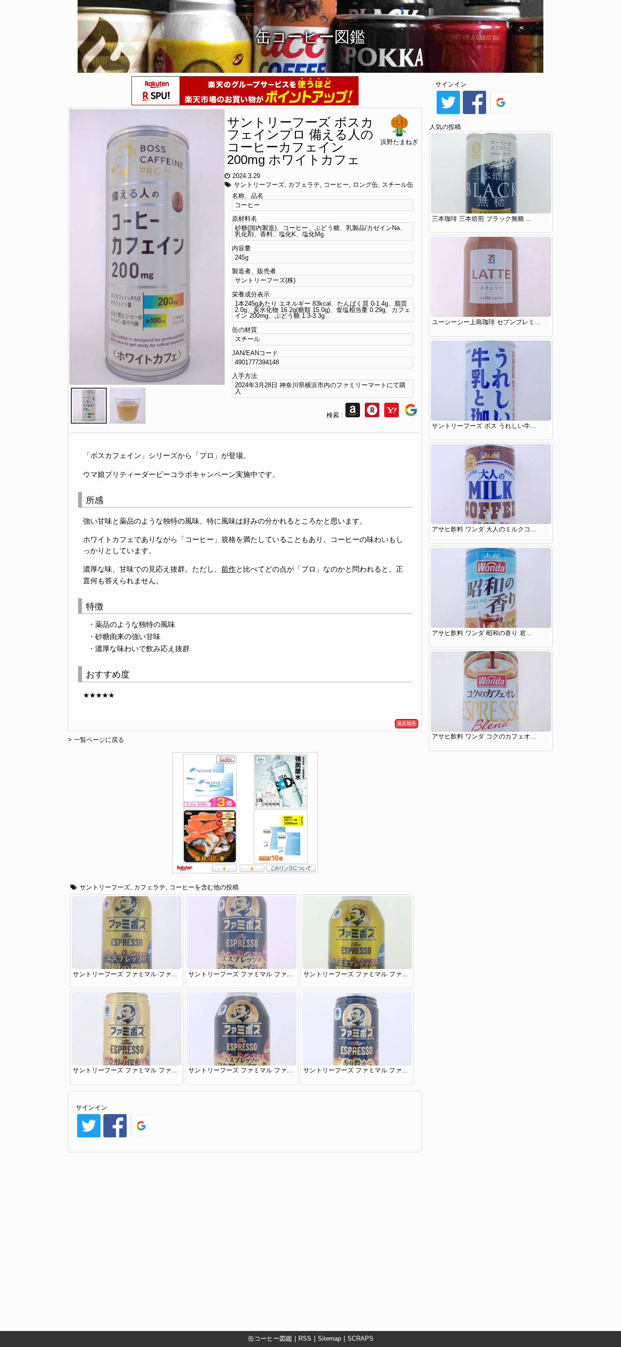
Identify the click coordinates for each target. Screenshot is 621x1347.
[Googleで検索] (411, 415)
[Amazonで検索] (352, 415)
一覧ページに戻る (99, 739)
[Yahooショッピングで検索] (391, 415)
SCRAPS (360, 1338)
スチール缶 (397, 184)
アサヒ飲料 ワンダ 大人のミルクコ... (484, 529)
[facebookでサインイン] (115, 1136)
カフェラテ (304, 184)
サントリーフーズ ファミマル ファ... (125, 974)
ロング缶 (365, 184)
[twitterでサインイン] (89, 1136)
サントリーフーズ (259, 184)
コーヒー (336, 184)
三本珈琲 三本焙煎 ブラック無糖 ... (482, 218)
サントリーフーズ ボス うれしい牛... (484, 425)
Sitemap (329, 1338)
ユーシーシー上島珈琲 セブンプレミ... (486, 322)
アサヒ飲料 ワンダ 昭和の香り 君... (482, 633)
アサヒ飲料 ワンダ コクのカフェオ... (484, 736)
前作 (228, 569)
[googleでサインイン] (141, 1136)
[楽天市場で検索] (372, 415)
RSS (304, 1338)
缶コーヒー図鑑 (270, 1338)
